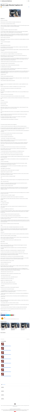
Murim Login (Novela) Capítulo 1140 (14, 329)
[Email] (13, 315)
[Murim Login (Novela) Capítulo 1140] (15, 325)
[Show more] (14, 315)
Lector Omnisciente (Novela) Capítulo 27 (6, 367)
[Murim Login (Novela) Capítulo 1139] (24, 325)
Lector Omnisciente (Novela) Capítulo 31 (6, 350)
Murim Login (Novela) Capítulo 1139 (24, 329)
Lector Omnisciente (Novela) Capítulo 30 (6, 354)
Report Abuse (3, 384)
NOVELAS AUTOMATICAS (7, 1)
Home (1, 3)
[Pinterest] (11, 315)
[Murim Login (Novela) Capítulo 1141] (5, 325)
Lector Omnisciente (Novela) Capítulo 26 (6, 371)
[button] (1, 1)
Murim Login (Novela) (5, 3)
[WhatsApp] (10, 315)
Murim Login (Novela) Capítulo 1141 (4, 329)
